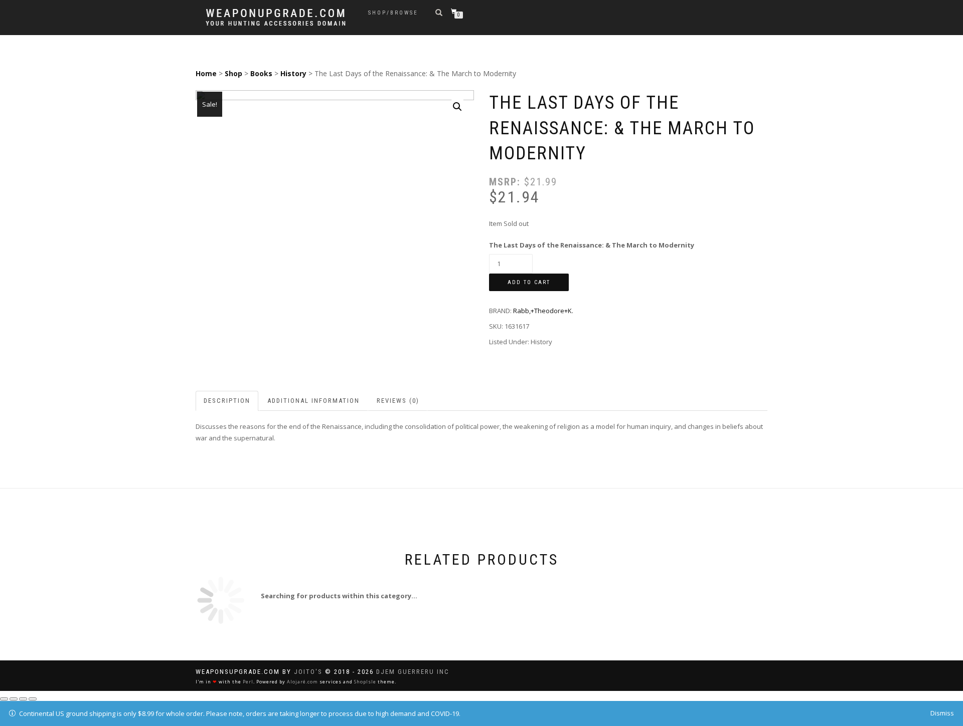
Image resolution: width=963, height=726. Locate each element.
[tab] (227, 401)
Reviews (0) (398, 400)
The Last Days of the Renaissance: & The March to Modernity (591, 245)
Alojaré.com (302, 681)
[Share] (14, 698)
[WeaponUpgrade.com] (276, 17)
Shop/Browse (393, 13)
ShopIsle (365, 681)
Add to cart (529, 282)
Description (227, 400)
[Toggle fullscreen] (23, 698)
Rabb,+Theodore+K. (543, 310)
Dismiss (942, 712)
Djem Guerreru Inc (412, 671)
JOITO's (308, 671)
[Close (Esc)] (4, 698)
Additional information (313, 400)
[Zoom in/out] (33, 698)
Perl (248, 681)
